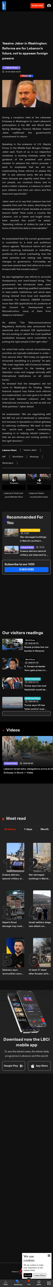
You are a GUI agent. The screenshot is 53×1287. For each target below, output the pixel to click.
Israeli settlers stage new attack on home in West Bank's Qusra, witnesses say (40, 924)
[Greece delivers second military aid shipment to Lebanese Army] (13, 862)
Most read (16, 819)
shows (39, 1284)
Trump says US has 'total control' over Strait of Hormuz (34, 707)
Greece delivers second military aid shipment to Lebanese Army (33, 553)
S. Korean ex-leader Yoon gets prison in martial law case (34, 668)
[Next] (49, 755)
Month (45, 829)
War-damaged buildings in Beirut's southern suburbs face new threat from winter (33, 539)
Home (6, 1284)
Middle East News (32, 679)
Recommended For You (25, 520)
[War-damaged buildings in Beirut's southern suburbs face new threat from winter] (40, 862)
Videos (13, 730)
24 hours (10, 829)
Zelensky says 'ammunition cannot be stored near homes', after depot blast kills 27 (13, 972)
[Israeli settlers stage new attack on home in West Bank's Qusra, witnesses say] (40, 909)
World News (30, 640)
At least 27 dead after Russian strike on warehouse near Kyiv (39, 972)
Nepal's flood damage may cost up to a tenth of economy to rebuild (13, 924)
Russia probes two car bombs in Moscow (36, 649)
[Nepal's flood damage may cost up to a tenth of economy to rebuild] (13, 909)
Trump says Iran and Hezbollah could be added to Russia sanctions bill (35, 688)
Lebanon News (27, 547)
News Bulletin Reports (30, 530)
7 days (28, 829)
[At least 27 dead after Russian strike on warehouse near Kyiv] (40, 957)
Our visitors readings (22, 633)
